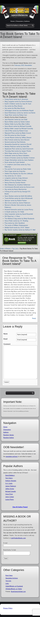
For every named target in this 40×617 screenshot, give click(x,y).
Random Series (8, 435)
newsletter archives (12, 456)
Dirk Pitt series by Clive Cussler (15, 135)
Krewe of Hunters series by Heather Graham (20, 158)
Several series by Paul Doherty (15, 142)
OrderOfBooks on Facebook (14, 586)
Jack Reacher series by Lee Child (16, 119)
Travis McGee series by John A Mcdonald (18, 198)
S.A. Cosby (8, 483)
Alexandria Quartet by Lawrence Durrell (18, 144)
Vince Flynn (9, 494)
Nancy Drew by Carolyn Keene (15, 182)
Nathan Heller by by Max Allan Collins (17, 124)
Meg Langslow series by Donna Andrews (18, 101)
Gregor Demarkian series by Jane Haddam (19, 160)
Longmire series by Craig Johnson (16, 178)
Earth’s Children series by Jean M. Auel (18, 104)
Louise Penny (9, 499)
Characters (19, 21)
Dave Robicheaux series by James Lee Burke (20, 113)
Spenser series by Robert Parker (16, 200)
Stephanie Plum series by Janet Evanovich (19, 149)
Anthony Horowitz (10, 481)
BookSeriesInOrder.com (18, 591)
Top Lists (15, 248)
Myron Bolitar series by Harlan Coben (17, 122)
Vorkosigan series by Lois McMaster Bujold (19, 110)
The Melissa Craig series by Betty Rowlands (19, 218)
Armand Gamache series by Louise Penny (19, 209)
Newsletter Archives (12, 578)
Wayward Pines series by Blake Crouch (18, 133)
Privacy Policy (7, 608)
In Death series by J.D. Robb (14, 212)
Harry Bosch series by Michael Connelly (18, 126)
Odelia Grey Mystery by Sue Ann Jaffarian (19, 173)
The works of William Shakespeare (16, 225)
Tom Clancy (9, 478)
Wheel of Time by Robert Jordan (15, 180)
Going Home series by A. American (16, 99)
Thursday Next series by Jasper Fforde (18, 151)
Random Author (8, 437)
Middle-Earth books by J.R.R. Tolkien (17, 227)
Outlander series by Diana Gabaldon (17, 155)
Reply (34, 318)
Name (6, 334)
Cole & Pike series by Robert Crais (16, 131)
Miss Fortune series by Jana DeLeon (17, 140)
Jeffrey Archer (9, 489)
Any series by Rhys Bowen (14, 106)
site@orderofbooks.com (18, 538)
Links (7, 583)
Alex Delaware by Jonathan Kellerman (17, 185)
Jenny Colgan (9, 497)
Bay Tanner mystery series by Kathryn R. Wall (20, 230)
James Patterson (10, 486)
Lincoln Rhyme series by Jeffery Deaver (18, 137)
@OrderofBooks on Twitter (14, 589)
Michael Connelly (10, 491)
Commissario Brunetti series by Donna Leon (19, 187)
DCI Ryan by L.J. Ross (12, 216)
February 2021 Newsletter (23, 65)
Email (5, 339)
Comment (7, 344)
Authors (27, 21)
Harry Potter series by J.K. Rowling (16, 221)
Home (12, 21)
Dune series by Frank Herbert (15, 162)
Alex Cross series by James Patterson (18, 203)
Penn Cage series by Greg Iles (15, 171)
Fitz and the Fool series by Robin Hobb (18, 169)
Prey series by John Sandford (15, 223)
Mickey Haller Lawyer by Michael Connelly (19, 128)
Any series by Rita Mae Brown (15, 108)
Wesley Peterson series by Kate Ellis (17, 146)
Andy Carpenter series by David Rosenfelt (19, 214)
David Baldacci (10, 475)
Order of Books (5, 248)
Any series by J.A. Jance (13, 176)
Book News (9, 575)
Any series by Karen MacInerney (16, 189)
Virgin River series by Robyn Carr (16, 115)
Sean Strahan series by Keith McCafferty (18, 196)
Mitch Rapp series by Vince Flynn (16, 153)
